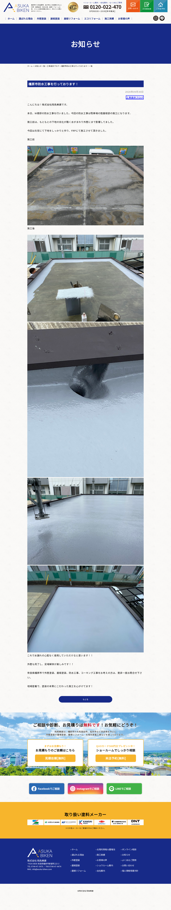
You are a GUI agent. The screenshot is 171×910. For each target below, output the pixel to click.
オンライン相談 (129, 849)
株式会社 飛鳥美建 (86, 891)
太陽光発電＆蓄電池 (106, 849)
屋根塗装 (55, 18)
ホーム (11, 18)
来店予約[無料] (116, 758)
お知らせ (126, 854)
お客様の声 (124, 18)
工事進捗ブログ (134, 97)
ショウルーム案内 (105, 865)
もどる (85, 699)
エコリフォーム (92, 18)
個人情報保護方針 (130, 870)
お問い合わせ (128, 865)
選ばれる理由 (26, 18)
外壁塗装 (41, 18)
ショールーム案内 (91, 2)
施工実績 (109, 18)
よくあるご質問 (116, 2)
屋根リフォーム (72, 18)
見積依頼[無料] (55, 758)
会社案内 (104, 2)
